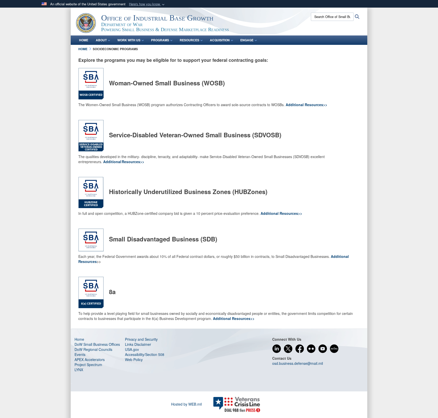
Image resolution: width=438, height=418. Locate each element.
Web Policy (134, 359)
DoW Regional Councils (93, 349)
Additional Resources (231, 318)
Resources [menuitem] (189, 40)
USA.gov (132, 349)
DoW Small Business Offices (97, 344)
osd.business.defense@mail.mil (297, 363)
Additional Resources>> (306, 104)
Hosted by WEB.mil (186, 404)
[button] (147, 4)
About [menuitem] (101, 40)
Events (80, 354)
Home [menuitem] (83, 40)
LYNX (79, 369)
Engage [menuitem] (246, 40)
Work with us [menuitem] (128, 40)
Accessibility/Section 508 (144, 354)
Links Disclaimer (138, 344)
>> (252, 318)
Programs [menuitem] (160, 40)
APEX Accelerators (90, 359)
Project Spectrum (88, 364)
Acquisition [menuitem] (220, 40)
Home (79, 339)
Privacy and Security (141, 339)
